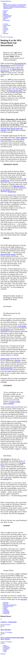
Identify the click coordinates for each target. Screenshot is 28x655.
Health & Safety (6, 647)
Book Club (5, 603)
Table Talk (5, 28)
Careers (5, 645)
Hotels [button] (4, 3)
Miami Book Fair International (9, 604)
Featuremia (5, 609)
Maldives (15, 5)
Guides (4, 26)
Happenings (5, 14)
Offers (4, 13)
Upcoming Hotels (7, 16)
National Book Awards (8, 254)
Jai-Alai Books (5, 190)
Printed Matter (5, 329)
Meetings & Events (7, 15)
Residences (5, 18)
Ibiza (7, 5)
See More (3, 625)
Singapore (23, 5)
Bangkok (21, 4)
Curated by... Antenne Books (9, 622)
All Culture (5, 23)
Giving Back (6, 646)
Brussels (19, 7)
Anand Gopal (5, 358)
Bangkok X (11, 7)
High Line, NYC (7, 4)
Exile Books (22, 326)
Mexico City (9, 8)
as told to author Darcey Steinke (11, 402)
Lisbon (16, 7)
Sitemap (5, 650)
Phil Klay (18, 360)
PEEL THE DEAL (6, 629)
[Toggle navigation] (11, 1)
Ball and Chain (18, 186)
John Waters (5, 602)
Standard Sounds (7, 25)
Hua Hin (10, 5)
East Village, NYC (15, 4)
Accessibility (6, 649)
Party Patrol (5, 29)
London (19, 5)
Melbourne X (6, 7)
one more (24, 599)
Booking (11, 37)
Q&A (4, 32)
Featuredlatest (6, 611)
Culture (4, 11)
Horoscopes (5, 33)
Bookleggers (12, 191)
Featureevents (6, 613)
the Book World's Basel (14, 91)
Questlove (5, 607)
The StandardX (6, 20)
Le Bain (5, 30)
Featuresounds (6, 612)
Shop (4, 19)
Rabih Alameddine (7, 368)
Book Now (5, 10)
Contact (5, 651)
